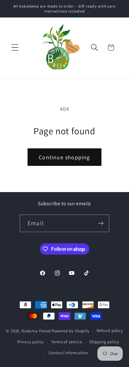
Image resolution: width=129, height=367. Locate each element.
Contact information (68, 352)
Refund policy (110, 330)
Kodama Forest (36, 331)
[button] (15, 47)
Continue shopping (64, 157)
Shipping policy (104, 342)
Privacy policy (30, 342)
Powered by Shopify (71, 331)
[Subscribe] (100, 223)
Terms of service (66, 342)
